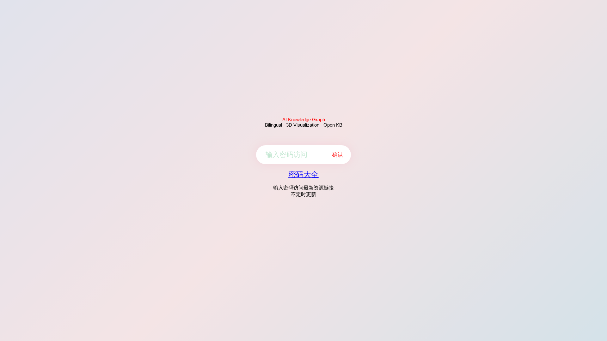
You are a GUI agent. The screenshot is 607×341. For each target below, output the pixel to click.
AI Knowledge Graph (303, 119)
